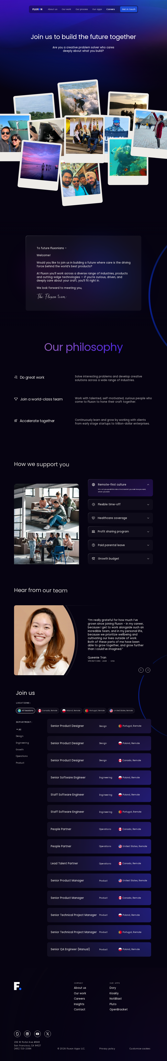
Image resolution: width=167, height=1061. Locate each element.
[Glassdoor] (17, 1034)
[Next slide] (147, 670)
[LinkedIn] (27, 1034)
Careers (110, 9)
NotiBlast (116, 999)
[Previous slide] (140, 670)
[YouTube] (37, 1034)
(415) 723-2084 (22, 1048)
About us (52, 9)
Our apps (97, 9)
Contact (79, 1009)
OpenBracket (119, 1009)
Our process (82, 9)
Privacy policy (107, 1048)
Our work (66, 9)
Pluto (113, 1004)
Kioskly (114, 993)
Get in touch (128, 9)
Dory (113, 988)
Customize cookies (140, 1048)
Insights (79, 1004)
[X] (47, 1034)
